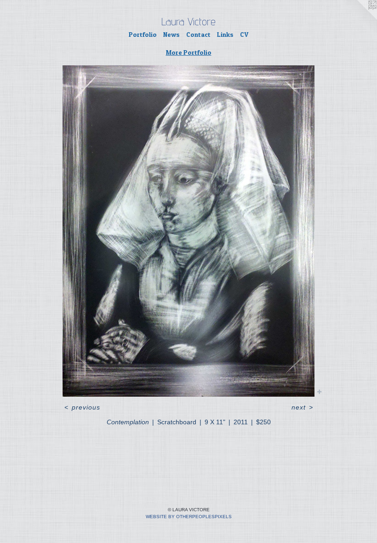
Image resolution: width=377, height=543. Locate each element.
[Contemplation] (188, 231)
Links (225, 34)
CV (244, 34)
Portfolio (143, 34)
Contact (198, 34)
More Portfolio (188, 52)
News (171, 34)
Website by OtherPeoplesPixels (189, 516)
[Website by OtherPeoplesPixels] (358, 18)
